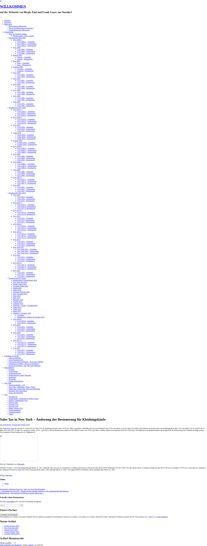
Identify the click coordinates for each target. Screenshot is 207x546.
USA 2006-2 (17, 40)
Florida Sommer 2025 (11, 526)
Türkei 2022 (17, 307)
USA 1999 (16, 84)
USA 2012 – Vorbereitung (26, 259)
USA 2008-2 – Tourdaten (26, 164)
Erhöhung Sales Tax (16, 489)
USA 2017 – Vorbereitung (26, 352)
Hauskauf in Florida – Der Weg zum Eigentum (24, 366)
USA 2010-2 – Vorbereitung (27, 121)
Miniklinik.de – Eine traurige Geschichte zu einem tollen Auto (22, 493)
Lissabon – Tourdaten (24, 69)
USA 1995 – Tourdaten (25, 104)
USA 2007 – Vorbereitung (26, 189)
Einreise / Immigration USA (18, 400)
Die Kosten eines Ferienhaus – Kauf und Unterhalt (26, 362)
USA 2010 (16, 125)
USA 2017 (16, 348)
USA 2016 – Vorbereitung (26, 199)
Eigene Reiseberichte (16, 393)
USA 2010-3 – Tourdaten (26, 111)
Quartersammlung (15, 410)
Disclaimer (12, 379)
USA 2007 (16, 185)
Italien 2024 (17, 290)
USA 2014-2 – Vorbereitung (27, 228)
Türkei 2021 (17, 309)
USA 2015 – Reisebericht (26, 222)
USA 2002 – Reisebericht (26, 82)
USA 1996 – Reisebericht (26, 100)
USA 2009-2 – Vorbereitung (27, 150)
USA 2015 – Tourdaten (25, 218)
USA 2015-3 (17, 203)
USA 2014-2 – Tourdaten (26, 226)
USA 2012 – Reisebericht (26, 261)
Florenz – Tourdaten (24, 57)
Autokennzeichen (15, 412)
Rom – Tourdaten (23, 63)
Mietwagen (8, 24)
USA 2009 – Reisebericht (26, 160)
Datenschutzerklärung (16, 381)
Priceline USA (14, 404)
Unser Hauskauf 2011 (16, 360)
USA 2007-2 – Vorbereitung (27, 181)
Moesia (30, 545)
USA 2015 (16, 216)
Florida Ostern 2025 (20, 284)
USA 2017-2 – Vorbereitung (27, 344)
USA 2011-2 (17, 263)
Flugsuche (7, 22)
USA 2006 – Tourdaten (25, 49)
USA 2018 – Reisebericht (26, 338)
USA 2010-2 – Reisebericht (26, 123)
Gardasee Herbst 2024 (20, 286)
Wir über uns (13, 397)
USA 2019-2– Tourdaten (25, 321)
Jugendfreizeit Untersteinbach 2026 (25, 280)
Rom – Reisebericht (24, 65)
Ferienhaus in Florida (11, 356)
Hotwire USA (13, 406)
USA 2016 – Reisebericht (26, 201)
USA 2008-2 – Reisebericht (26, 168)
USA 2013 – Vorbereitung (26, 243)
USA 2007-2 (17, 177)
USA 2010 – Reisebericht (26, 131)
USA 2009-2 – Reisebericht (26, 152)
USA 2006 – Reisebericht (26, 53)
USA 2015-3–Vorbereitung (26, 207)
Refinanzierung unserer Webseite (20, 375)
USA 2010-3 (17, 110)
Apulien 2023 (17, 302)
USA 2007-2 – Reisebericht (26, 183)
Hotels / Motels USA (16, 408)
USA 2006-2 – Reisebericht (26, 46)
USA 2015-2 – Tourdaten (26, 212)
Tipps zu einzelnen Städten (18, 34)
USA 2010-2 (17, 117)
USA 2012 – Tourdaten (25, 257)
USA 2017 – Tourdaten (25, 350)
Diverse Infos (13, 402)
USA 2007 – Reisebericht (26, 191)
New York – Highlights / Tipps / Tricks (22, 387)
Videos (11, 414)
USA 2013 (16, 240)
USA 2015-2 (17, 210)
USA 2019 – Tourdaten (25, 327)
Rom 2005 (16, 61)
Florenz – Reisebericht (25, 59)
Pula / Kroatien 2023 (20, 294)
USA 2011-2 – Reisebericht (26, 269)
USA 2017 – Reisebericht (26, 354)
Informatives (4, 489)
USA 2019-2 (17, 319)
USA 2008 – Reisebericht (26, 176)
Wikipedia (20, 464)
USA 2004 (16, 73)
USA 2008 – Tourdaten (25, 172)
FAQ (6, 395)
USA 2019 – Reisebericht (26, 331)
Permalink (41, 489)
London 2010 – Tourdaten (26, 143)
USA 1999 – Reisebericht (26, 88)
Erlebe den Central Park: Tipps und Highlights (24, 389)
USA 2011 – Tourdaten (25, 272)
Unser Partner (13, 371)
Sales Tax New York (31, 489)
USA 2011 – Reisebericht (26, 276)
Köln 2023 (16, 298)
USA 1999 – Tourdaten (25, 86)
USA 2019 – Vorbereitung (26, 329)
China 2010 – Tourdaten (25, 135)
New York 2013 (18, 247)
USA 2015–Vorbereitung (25, 220)
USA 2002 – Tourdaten (25, 80)
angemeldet (11, 501)
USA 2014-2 (17, 224)
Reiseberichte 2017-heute (17, 278)
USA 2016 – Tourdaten (25, 197)
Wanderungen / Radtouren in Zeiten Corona (23, 399)
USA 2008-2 (17, 162)
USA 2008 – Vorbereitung (26, 174)
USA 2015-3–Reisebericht (26, 208)
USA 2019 (16, 325)
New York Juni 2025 (20, 282)
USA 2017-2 (17, 340)
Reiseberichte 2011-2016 (17, 193)
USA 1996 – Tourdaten (25, 98)
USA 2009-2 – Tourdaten (26, 148)
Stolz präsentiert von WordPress (11, 545)
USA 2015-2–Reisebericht (26, 214)
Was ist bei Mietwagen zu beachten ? (21, 28)
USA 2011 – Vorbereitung (26, 274)
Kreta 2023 (17, 296)
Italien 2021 (17, 311)
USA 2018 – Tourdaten (25, 335)
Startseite (7, 20)
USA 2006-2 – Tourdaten (26, 42)
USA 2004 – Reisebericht (26, 77)
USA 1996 (16, 96)
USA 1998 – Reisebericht (26, 94)
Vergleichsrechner (15, 373)
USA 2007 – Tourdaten (25, 187)
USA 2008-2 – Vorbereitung (27, 166)
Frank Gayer (25, 425)
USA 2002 (16, 79)
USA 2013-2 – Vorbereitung (27, 236)
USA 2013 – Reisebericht (26, 245)
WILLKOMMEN (13, 6)
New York (7, 383)
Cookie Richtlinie (162, 517)
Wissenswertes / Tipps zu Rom (23, 36)
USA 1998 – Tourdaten (25, 92)
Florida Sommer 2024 (11, 532)
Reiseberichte (8, 32)
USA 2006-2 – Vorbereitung (27, 44)
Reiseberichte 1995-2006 (17, 38)
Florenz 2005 (17, 55)
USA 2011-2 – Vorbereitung (26, 267)
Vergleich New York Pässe (18, 391)
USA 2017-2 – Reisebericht (26, 346)
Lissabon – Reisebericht (25, 71)
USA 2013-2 (17, 232)
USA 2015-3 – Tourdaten (26, 205)
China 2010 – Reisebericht (26, 139)
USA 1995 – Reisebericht (26, 106)
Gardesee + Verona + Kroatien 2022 (25, 305)
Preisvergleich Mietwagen (17, 26)
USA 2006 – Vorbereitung (26, 51)
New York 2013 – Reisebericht (27, 253)
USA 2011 (16, 271)
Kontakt (11, 369)
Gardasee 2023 (18, 304)
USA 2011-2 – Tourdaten (25, 265)
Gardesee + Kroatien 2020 (22, 313)
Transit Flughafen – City (17, 385)
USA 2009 (16, 154)
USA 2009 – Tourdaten (25, 156)
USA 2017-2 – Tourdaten (26, 342)
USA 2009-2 (17, 146)
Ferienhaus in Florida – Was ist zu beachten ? (24, 364)
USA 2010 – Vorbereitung (26, 129)
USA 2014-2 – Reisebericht (26, 230)
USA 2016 (16, 195)
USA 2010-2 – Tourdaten (26, 119)
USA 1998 (16, 90)
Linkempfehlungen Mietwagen (19, 30)
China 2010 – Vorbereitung (26, 137)
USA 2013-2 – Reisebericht (26, 238)
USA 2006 (16, 47)
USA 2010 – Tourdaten (25, 127)
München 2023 (18, 300)
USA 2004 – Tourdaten (25, 75)
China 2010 (17, 133)
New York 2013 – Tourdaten (27, 249)
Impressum (12, 377)
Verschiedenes (9, 368)
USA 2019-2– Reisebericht (26, 323)
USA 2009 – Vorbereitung (26, 158)
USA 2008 (16, 170)
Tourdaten (20, 315)
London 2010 (17, 141)
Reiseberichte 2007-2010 (17, 108)
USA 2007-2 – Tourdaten (26, 179)
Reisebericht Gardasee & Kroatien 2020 (30, 317)
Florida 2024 (17, 288)
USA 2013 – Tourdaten (25, 241)
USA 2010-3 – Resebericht (26, 113)
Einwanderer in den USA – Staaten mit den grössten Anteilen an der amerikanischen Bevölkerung (34, 491)
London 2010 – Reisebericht (27, 144)
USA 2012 (16, 255)
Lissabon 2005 (18, 67)
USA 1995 (16, 102)
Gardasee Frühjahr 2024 (21, 292)
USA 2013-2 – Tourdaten (26, 234)
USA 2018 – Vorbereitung (26, 336)
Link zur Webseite (15, 358)
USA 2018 (16, 333)
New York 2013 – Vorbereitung (28, 251)
